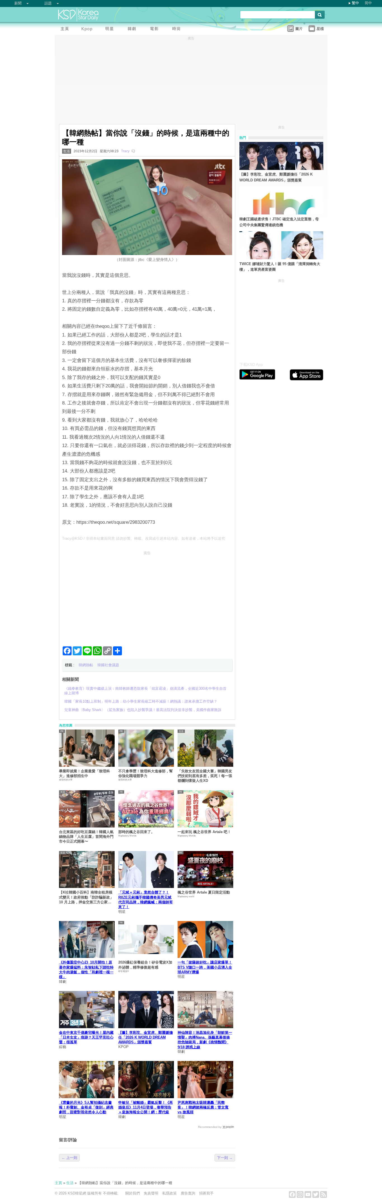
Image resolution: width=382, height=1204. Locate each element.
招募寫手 (206, 1193)
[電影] (155, 29)
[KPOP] (88, 29)
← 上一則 (69, 1158)
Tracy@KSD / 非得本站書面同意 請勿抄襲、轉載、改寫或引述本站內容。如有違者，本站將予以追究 (143, 538)
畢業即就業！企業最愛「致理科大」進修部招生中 (84, 773)
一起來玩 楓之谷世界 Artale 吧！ (204, 832)
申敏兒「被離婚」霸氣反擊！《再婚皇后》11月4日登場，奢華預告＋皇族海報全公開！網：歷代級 (145, 1107)
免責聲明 (151, 1193)
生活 (66, 151)
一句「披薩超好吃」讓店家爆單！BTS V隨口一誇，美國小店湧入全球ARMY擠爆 (205, 967)
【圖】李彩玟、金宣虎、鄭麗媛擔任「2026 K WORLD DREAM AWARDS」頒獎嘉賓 (145, 1037)
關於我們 (132, 1193)
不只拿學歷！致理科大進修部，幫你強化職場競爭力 (145, 773)
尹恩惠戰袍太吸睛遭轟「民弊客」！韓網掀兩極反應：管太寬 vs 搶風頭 (203, 1107)
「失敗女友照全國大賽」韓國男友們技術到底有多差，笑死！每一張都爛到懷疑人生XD (205, 776)
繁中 (355, 3)
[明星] (111, 29)
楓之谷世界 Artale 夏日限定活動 (204, 892)
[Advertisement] (147, 596)
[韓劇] (133, 29)
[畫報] (178, 29)
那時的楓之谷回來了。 (136, 832)
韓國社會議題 (108, 665)
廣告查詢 (188, 1193)
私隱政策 (169, 1193)
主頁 (58, 1183)
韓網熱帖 (86, 665)
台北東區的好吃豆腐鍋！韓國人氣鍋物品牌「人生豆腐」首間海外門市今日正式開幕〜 (86, 837)
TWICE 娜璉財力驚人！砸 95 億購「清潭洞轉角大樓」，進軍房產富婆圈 (279, 267)
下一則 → (225, 1158)
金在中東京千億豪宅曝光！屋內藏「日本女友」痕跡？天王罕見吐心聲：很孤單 (86, 1037)
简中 (368, 3)
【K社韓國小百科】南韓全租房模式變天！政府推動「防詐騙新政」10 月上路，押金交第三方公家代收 (86, 897)
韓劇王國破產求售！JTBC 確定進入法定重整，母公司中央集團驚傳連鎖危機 (279, 222)
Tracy (125, 151)
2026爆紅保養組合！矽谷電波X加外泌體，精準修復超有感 (145, 964)
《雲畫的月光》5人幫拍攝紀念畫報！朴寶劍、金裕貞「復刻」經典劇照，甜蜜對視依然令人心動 (86, 1107)
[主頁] (66, 29)
